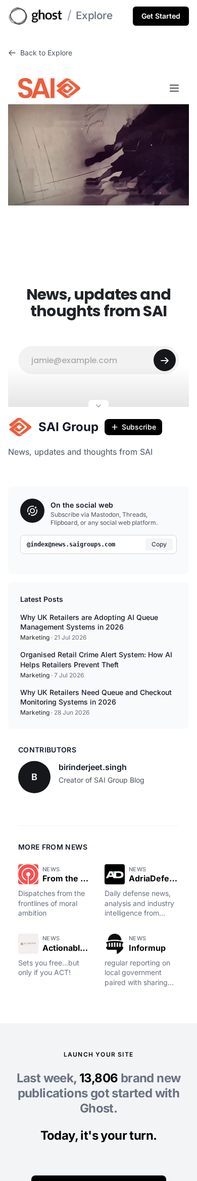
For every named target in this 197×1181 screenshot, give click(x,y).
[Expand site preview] (98, 407)
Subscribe (139, 427)
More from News (52, 847)
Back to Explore (46, 52)
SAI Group (68, 427)
